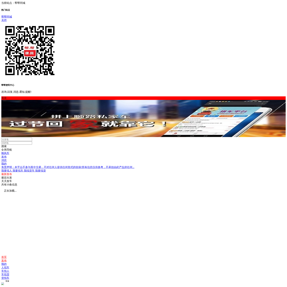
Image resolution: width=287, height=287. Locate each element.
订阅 (3, 281)
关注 (4, 98)
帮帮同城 (6, 16)
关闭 (4, 20)
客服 (7, 281)
